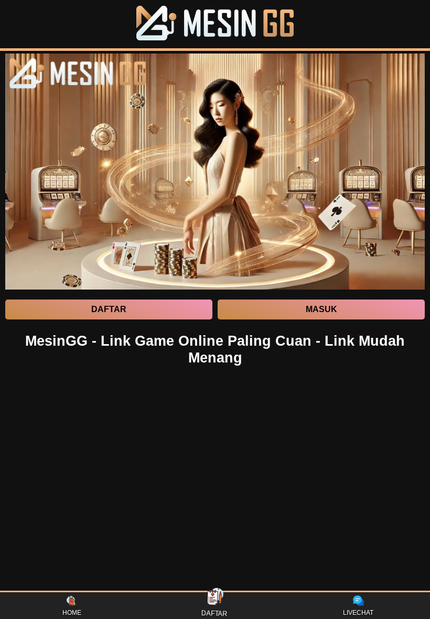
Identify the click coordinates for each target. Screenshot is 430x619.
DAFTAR (214, 613)
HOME (71, 612)
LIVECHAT (358, 612)
